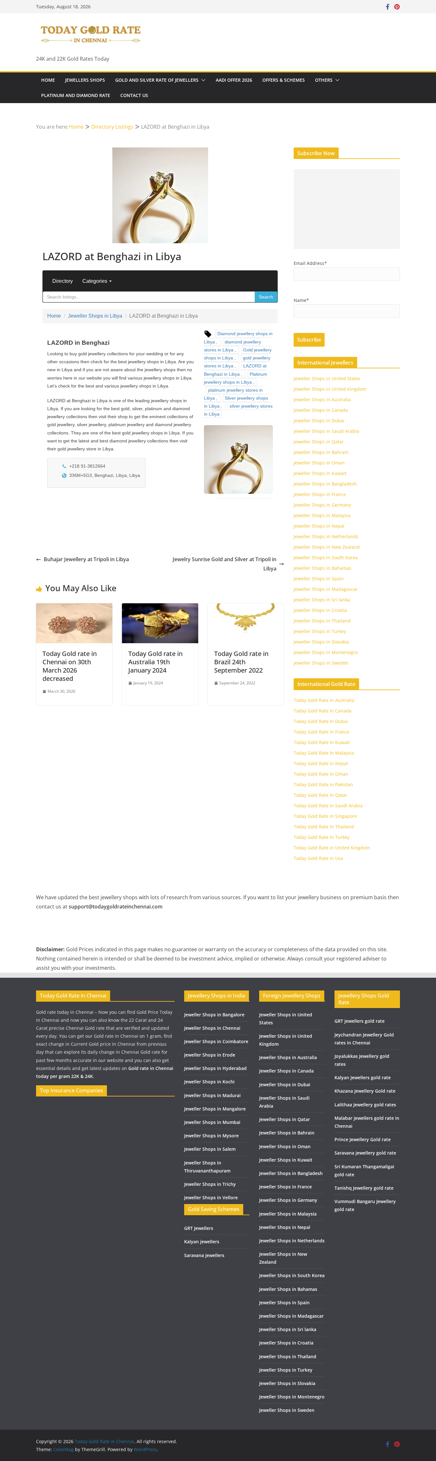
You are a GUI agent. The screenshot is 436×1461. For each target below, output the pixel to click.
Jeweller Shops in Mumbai (212, 1122)
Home (48, 80)
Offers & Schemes (283, 80)
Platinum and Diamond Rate (75, 95)
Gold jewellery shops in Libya (238, 353)
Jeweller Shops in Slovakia (321, 642)
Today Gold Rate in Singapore (325, 816)
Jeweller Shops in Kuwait (320, 473)
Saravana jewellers (204, 1255)
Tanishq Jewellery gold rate (364, 1188)
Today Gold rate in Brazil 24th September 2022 (241, 661)
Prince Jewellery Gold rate (363, 1139)
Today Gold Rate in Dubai (321, 721)
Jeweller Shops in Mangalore (215, 1109)
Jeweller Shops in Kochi (209, 1082)
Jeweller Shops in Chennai (212, 1028)
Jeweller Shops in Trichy (210, 1184)
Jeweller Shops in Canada (321, 410)
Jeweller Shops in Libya (95, 316)
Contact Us (134, 95)
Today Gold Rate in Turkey (322, 837)
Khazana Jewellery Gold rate (365, 1091)
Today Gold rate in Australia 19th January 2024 (155, 661)
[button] (202, 80)
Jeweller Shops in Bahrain (321, 452)
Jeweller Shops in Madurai (212, 1095)
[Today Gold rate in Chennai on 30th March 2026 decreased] (74, 607)
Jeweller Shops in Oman (319, 463)
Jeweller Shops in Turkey (320, 631)
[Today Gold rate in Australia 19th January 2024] (160, 607)
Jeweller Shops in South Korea (326, 557)
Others (324, 80)
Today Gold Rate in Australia (324, 700)
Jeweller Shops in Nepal (319, 526)
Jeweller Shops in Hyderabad (215, 1068)
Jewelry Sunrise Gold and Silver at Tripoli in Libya (224, 564)
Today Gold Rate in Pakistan (323, 784)
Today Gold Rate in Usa (318, 858)
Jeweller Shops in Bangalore (214, 1015)
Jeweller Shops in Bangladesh (325, 484)
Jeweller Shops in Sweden (321, 663)
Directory (62, 281)
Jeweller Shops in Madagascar (326, 589)
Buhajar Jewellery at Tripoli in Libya (86, 559)
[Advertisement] (347, 209)
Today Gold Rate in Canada (322, 711)
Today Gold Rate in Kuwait (322, 742)
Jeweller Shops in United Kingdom (330, 389)
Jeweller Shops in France (320, 494)
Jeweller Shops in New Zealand (327, 547)
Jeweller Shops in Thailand (322, 621)
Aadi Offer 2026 (234, 80)
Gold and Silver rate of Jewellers (157, 80)
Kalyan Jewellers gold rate (363, 1077)
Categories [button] (95, 281)
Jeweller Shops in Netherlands (326, 536)
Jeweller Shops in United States (327, 378)
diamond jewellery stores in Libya (232, 345)
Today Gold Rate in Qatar (320, 795)
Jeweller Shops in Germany (322, 505)
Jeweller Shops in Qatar (319, 442)
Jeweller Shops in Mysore (211, 1136)
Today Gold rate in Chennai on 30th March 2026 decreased (69, 666)
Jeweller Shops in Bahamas (322, 568)
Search (266, 296)
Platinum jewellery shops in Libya (235, 378)
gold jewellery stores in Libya (237, 361)
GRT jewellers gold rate (360, 1021)
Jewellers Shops (85, 80)
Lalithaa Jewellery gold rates (365, 1105)
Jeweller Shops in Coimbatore (216, 1041)
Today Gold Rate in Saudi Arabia (328, 805)
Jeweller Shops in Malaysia (322, 515)
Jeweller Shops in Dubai (319, 421)
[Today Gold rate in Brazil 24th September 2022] (246, 607)
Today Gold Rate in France (322, 732)
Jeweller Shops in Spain (319, 579)
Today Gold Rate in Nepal (321, 763)
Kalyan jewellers (201, 1242)
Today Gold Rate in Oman (321, 774)
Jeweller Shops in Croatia (320, 610)
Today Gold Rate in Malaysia (324, 753)
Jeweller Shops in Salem (210, 1149)
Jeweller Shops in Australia (322, 399)
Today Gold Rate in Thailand (324, 827)
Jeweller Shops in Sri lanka (322, 600)
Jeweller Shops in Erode (209, 1055)
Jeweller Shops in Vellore (211, 1197)
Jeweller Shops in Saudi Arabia (326, 431)
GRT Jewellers (198, 1228)
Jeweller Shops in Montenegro (326, 652)
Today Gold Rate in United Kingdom (332, 848)
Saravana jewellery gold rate (365, 1153)
